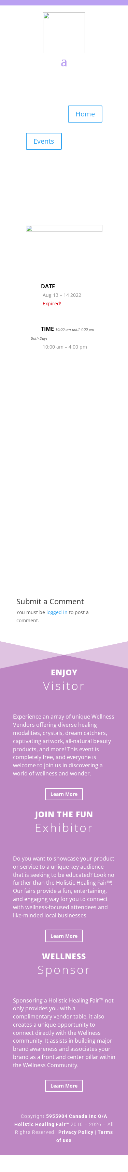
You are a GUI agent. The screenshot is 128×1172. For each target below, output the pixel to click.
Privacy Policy (76, 1132)
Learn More (64, 794)
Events (43, 141)
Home (85, 113)
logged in (57, 612)
